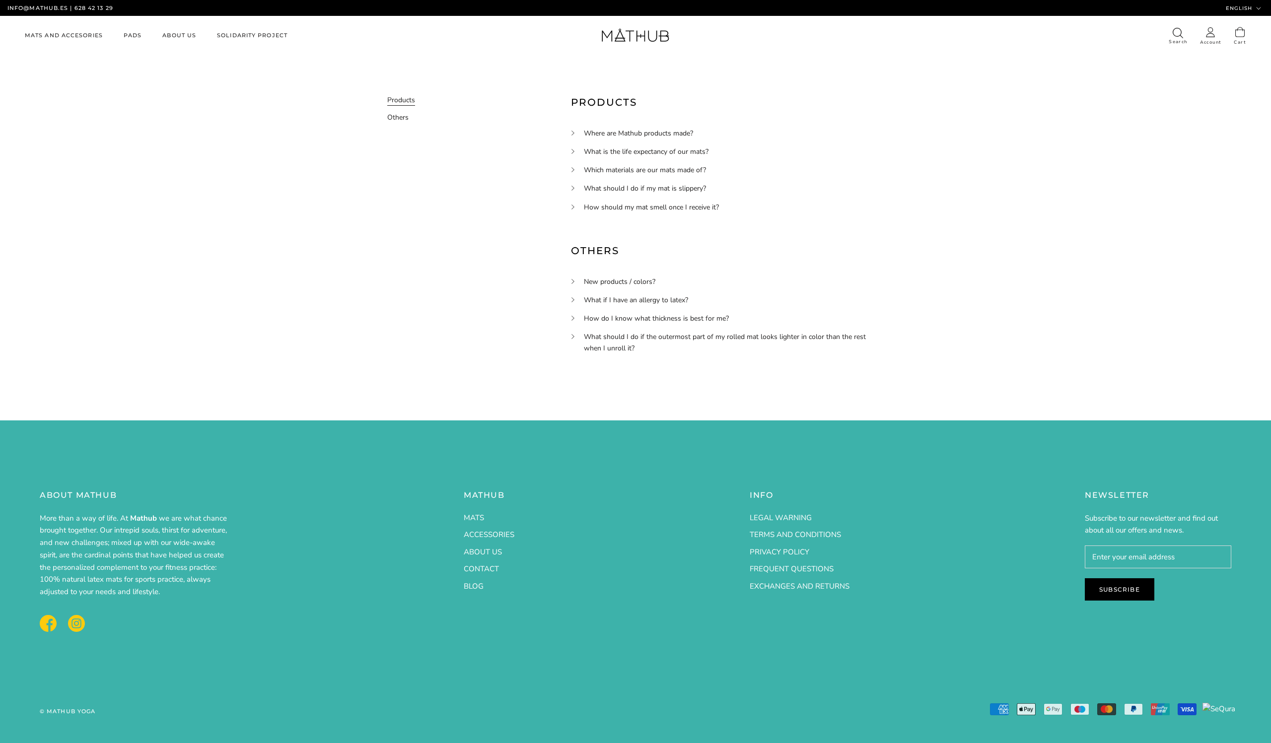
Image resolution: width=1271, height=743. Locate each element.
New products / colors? (619, 281)
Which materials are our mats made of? (645, 170)
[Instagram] (76, 622)
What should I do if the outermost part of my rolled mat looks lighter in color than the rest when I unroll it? (725, 342)
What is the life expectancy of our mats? (646, 151)
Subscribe (1119, 589)
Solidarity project (252, 35)
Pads (132, 35)
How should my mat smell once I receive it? (651, 207)
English (1239, 8)
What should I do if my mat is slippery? (645, 188)
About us (179, 35)
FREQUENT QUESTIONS (792, 569)
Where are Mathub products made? (638, 133)
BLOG (474, 586)
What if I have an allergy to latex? (636, 300)
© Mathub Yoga (67, 711)
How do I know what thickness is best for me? (656, 318)
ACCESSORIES (489, 535)
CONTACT (481, 569)
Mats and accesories (64, 35)
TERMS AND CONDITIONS (795, 535)
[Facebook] (48, 622)
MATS (474, 518)
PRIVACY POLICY (779, 552)
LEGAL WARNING (781, 518)
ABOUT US (483, 552)
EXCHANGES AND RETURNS (799, 586)
